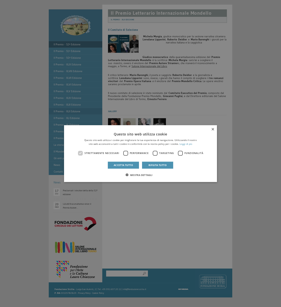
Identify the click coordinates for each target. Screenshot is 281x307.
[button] (140, 175)
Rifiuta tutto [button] (158, 165)
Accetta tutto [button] (123, 165)
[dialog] (140, 153)
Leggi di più (185, 143)
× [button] (212, 129)
